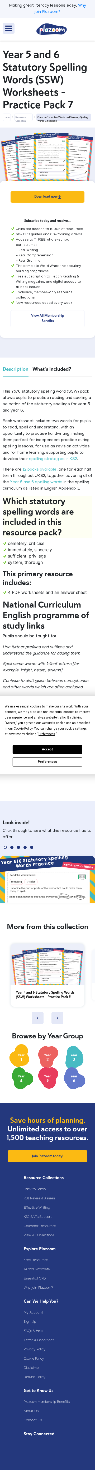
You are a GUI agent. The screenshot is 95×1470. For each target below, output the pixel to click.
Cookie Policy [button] (23, 728)
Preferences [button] (47, 734)
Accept (47, 749)
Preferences (47, 762)
